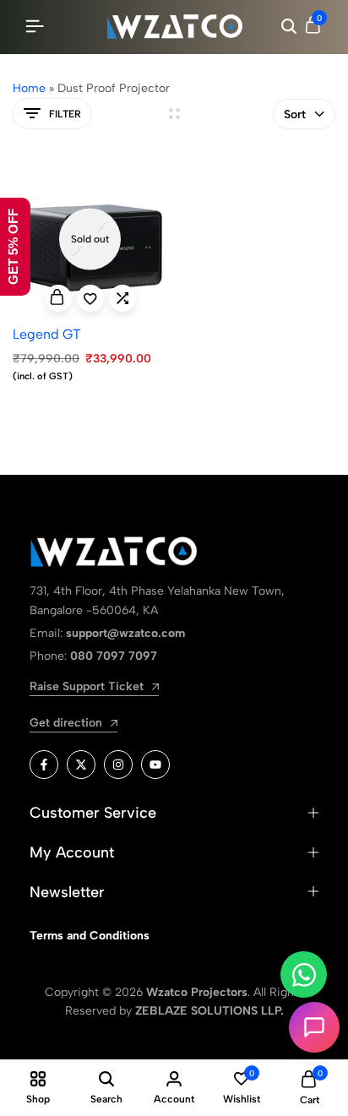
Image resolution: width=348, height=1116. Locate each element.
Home (29, 88)
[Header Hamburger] (34, 26)
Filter (65, 114)
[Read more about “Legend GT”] (58, 298)
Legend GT (47, 334)
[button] (122, 298)
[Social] (44, 764)
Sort (295, 114)
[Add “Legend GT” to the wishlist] (90, 298)
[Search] (289, 27)
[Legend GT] (90, 239)
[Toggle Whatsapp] (303, 974)
